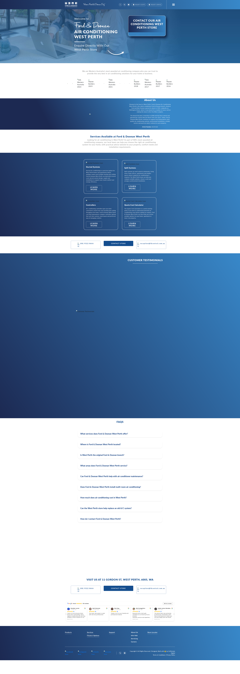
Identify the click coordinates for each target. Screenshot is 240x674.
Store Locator (153, 632)
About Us (134, 632)
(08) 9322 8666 (87, 243)
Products (68, 632)
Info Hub (134, 635)
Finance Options (93, 635)
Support (112, 632)
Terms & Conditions (159, 655)
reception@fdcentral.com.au (152, 243)
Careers (134, 642)
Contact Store (118, 243)
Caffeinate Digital (171, 652)
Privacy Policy (170, 655)
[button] (66, 614)
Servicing (134, 639)
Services (90, 632)
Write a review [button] (168, 603)
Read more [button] (70, 619)
